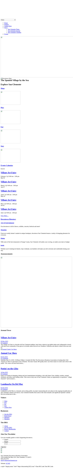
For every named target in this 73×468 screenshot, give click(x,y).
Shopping (3, 230)
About (6, 426)
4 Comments (4, 358)
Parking (6, 24)
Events (6, 34)
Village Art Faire (8, 172)
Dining (3, 238)
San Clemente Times (13, 29)
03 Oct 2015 (4, 357)
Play (2, 108)
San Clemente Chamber (14, 32)
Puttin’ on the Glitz (9, 368)
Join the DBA (8, 414)
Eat (2, 127)
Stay (2, 146)
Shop (3, 88)
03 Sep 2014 (4, 388)
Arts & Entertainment (7, 223)
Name (6, 439)
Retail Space (7, 416)
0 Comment (4, 343)
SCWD (8, 463)
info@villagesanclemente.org (9, 460)
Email (6, 442)
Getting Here (8, 26)
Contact (6, 430)
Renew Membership (10, 429)
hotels (2, 245)
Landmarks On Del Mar (12, 384)
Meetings (6, 417)
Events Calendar (7, 165)
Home (6, 23)
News (6, 27)
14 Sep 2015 (4, 372)
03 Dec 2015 (4, 341)
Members (7, 419)
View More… (5, 216)
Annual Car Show (9, 353)
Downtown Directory (8, 219)
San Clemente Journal (14, 31)
